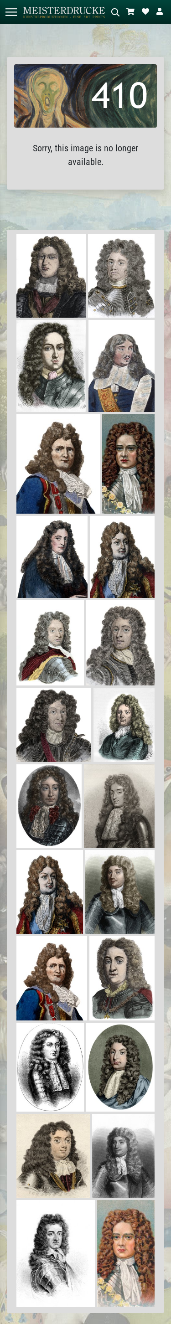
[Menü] (11, 12)
